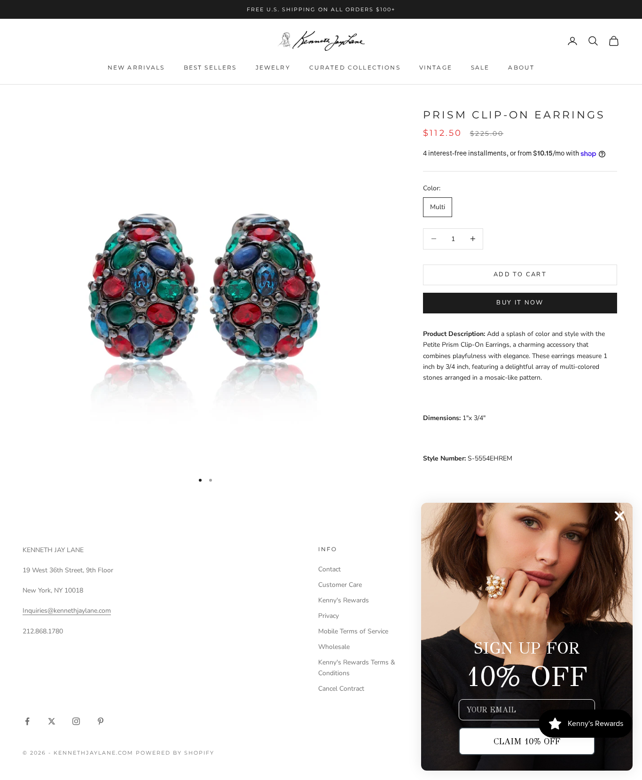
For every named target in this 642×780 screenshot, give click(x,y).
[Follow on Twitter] (51, 721)
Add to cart (520, 274)
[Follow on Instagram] (76, 721)
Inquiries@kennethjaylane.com (67, 610)
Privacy (328, 615)
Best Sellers (210, 67)
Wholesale (334, 646)
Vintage (435, 67)
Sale (480, 67)
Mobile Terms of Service (353, 631)
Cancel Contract (341, 688)
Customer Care (340, 584)
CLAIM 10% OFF (526, 741)
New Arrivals (136, 67)
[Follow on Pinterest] (100, 721)
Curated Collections (354, 67)
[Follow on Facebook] (27, 721)
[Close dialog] (619, 516)
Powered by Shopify (175, 752)
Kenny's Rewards (343, 600)
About (521, 67)
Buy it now (519, 302)
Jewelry (273, 67)
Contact (329, 569)
